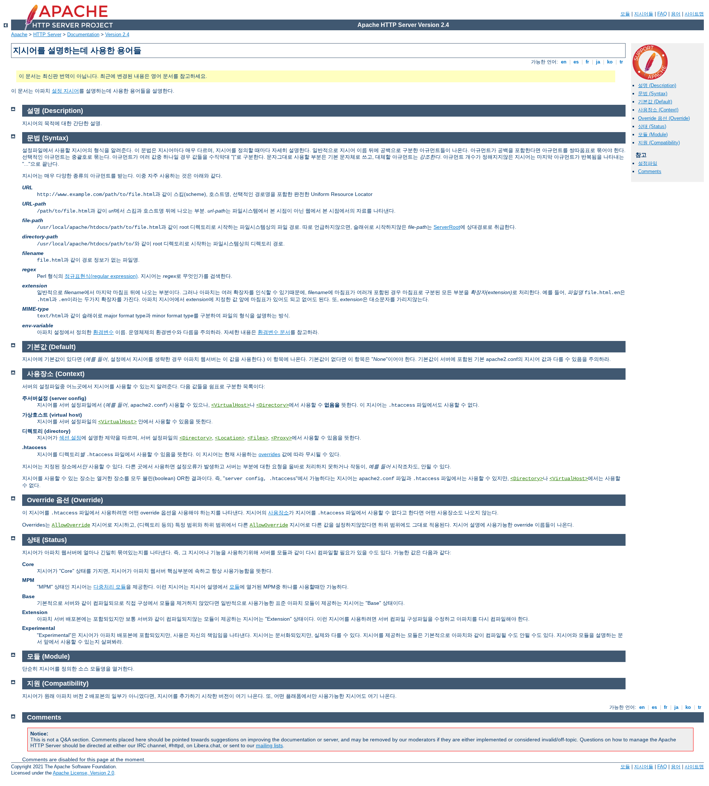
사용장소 (278, 513)
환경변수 (103, 332)
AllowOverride (71, 525)
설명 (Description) (657, 85)
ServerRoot (447, 227)
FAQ (662, 14)
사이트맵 (694, 14)
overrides (269, 454)
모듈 (625, 14)
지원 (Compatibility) (659, 142)
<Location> (229, 438)
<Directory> (272, 405)
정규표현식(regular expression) (101, 276)
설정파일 (647, 163)
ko (610, 62)
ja (598, 62)
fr (587, 62)
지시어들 (643, 14)
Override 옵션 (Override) (664, 118)
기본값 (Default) (655, 101)
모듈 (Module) (653, 134)
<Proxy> (281, 438)
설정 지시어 (65, 91)
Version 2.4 (117, 34)
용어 (676, 14)
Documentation (83, 34)
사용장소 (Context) (658, 110)
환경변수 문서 (274, 332)
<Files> (257, 438)
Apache (19, 34)
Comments (649, 171)
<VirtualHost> (230, 405)
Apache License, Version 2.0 (83, 773)
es (576, 62)
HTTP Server (47, 34)
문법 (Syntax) (652, 93)
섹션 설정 (70, 438)
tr (621, 62)
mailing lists (269, 745)
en (563, 62)
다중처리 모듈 (109, 587)
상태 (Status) (652, 126)
